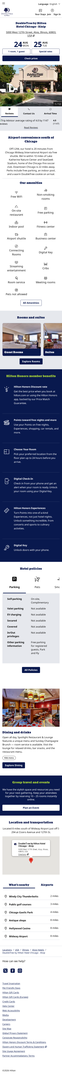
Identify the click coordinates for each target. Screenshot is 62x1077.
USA (17, 949)
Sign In (57, 14)
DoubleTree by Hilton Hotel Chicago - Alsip (23, 952)
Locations (7, 949)
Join (49, 14)
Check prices (39, 58)
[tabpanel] (31, 124)
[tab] (9, 111)
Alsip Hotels (38, 949)
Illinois (25, 949)
